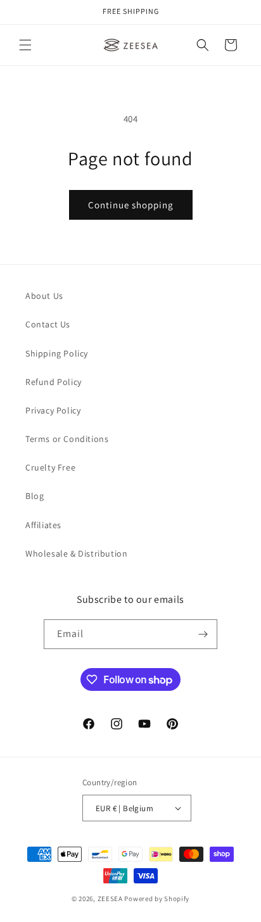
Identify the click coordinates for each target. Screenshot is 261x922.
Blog (34, 496)
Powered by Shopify (156, 898)
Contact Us (47, 324)
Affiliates (43, 525)
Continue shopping (131, 205)
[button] (25, 45)
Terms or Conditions (66, 439)
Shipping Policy (56, 353)
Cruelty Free (50, 467)
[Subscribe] (203, 634)
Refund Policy (53, 382)
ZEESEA (110, 898)
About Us (44, 295)
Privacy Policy (52, 410)
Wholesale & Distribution (76, 553)
